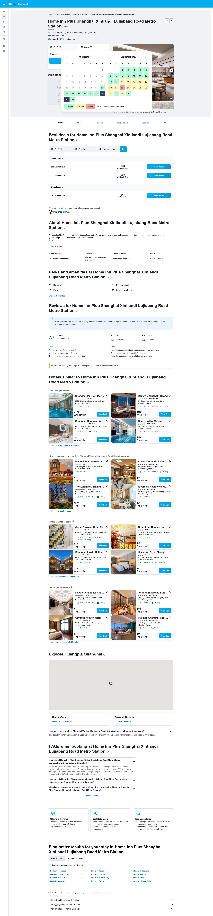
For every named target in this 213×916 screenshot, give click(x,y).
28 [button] (96, 93)
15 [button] (102, 81)
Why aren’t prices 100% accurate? (65, 908)
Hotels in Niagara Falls (141, 881)
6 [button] (90, 75)
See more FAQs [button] (92, 795)
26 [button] (85, 93)
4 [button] (78, 75)
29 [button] (102, 93)
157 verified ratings (67, 38)
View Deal (103, 414)
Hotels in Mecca (97, 871)
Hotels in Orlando (98, 874)
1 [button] (102, 70)
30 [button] (67, 99)
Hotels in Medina (139, 874)
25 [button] (79, 93)
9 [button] (67, 81)
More (51, 240)
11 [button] (79, 81)
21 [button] (96, 87)
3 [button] (72, 75)
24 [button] (73, 93)
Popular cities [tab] (57, 858)
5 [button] (84, 75)
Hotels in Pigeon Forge (59, 874)
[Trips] (4, 39)
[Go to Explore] (4, 32)
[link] (65, 445)
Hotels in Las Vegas (57, 871)
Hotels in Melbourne (140, 871)
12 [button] (85, 81)
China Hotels (59, 14)
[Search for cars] (4, 21)
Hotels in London (139, 877)
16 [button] (67, 87)
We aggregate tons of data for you (65, 904)
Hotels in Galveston (57, 881)
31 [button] (73, 99)
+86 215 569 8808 (56, 35)
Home (50, 14)
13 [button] (90, 81)
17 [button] (73, 87)
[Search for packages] (4, 26)
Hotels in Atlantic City (100, 877)
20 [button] (90, 87)
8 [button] (102, 75)
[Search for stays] (4, 16)
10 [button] (73, 81)
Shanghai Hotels (78, 14)
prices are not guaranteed (103, 893)
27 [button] (90, 93)
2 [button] (67, 75)
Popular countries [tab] (75, 858)
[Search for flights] (4, 11)
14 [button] (96, 81)
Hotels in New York (57, 877)
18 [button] (79, 87)
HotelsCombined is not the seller (64, 900)
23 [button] (67, 93)
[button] (4, 4)
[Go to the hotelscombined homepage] (18, 4)
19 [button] (85, 87)
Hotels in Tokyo (97, 881)
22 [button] (102, 87)
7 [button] (96, 75)
